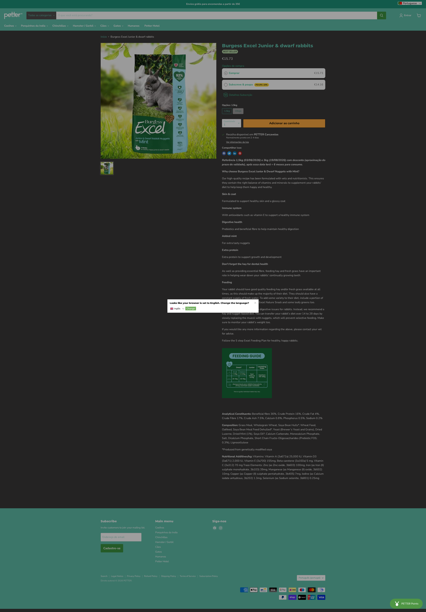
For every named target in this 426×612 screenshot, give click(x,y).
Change (191, 308)
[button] (177, 308)
